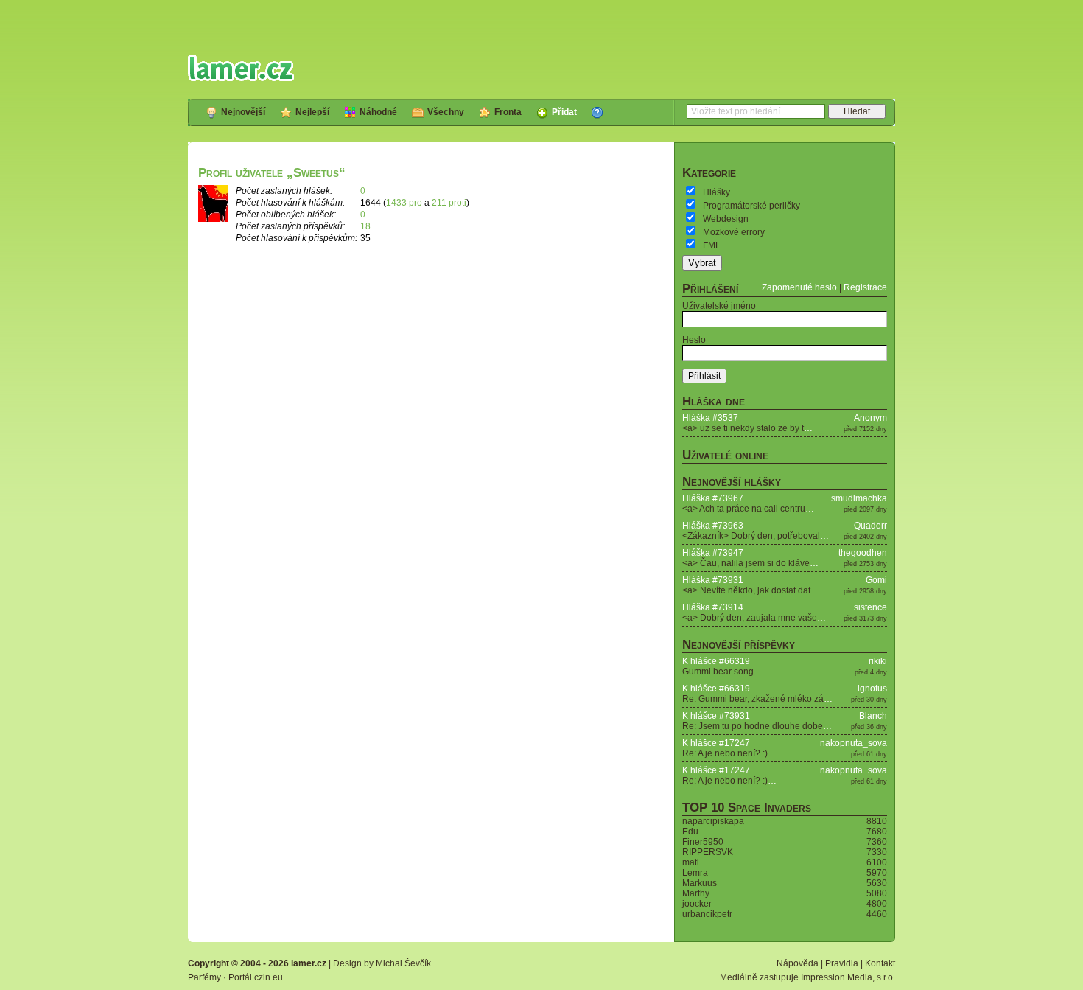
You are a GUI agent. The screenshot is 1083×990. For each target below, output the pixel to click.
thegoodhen (862, 553)
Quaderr (870, 525)
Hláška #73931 (712, 580)
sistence (870, 607)
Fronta (508, 112)
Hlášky (716, 192)
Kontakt (880, 963)
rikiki (878, 661)
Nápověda (798, 963)
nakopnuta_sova (853, 743)
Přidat (564, 112)
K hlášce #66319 (716, 661)
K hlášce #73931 (716, 716)
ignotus (872, 688)
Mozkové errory (734, 232)
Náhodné (378, 112)
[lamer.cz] (241, 68)
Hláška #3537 (710, 418)
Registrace (865, 287)
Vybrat (702, 262)
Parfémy (204, 977)
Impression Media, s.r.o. (848, 977)
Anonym (870, 418)
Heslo (694, 340)
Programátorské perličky (751, 206)
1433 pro (404, 203)
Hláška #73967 (712, 498)
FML (712, 245)
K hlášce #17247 (716, 743)
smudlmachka (859, 498)
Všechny (445, 112)
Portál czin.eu (255, 977)
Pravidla (841, 963)
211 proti (449, 203)
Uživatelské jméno (719, 306)
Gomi (876, 580)
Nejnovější (243, 112)
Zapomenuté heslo (799, 287)
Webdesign (726, 219)
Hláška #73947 (712, 553)
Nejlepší (312, 112)
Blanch (873, 716)
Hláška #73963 (712, 525)
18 (365, 226)
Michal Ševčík (403, 963)
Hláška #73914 (712, 607)
